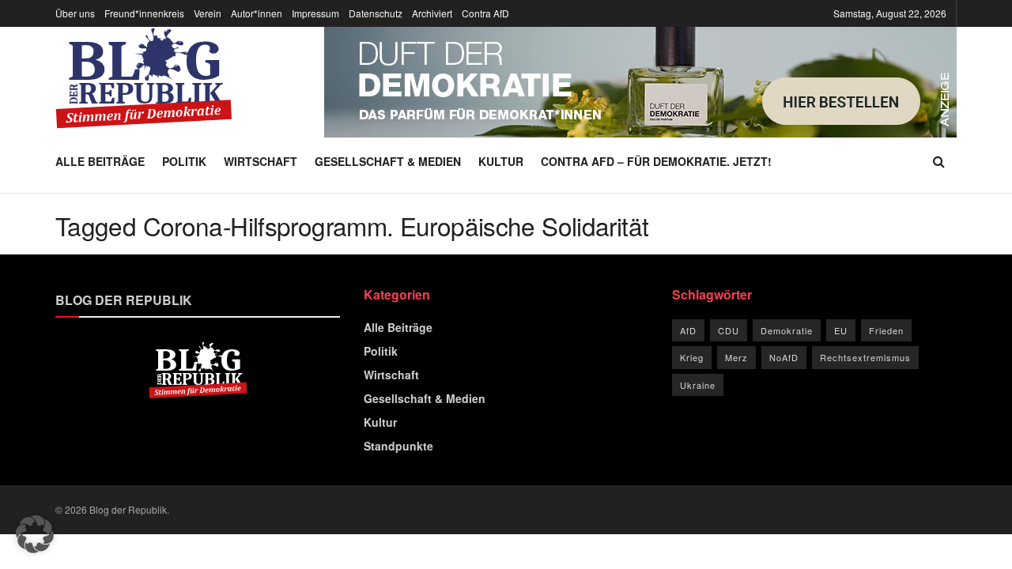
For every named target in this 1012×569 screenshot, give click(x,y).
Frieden (886, 330)
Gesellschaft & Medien (388, 161)
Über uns (75, 13)
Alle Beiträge (100, 161)
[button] (35, 534)
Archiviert (432, 13)
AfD (688, 330)
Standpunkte (398, 446)
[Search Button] (939, 161)
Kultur (500, 161)
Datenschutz (375, 13)
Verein (207, 13)
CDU (728, 330)
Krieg (692, 357)
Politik (184, 161)
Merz (736, 357)
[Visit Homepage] (143, 78)
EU (841, 330)
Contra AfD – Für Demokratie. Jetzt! (656, 161)
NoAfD (784, 357)
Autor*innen (256, 13)
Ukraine (698, 385)
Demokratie (787, 330)
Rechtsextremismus (865, 357)
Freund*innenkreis (144, 13)
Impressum (315, 13)
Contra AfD (485, 13)
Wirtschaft (260, 161)
